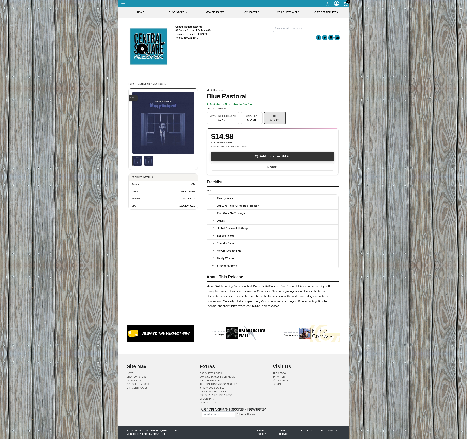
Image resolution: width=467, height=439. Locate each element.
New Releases (214, 12)
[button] (178, 12)
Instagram (281, 380)
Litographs (207, 399)
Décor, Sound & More (213, 391)
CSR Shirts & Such (289, 12)
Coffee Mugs (208, 402)
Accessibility (329, 430)
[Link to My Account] (336, 4)
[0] (345, 4)
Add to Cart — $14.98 (275, 156)
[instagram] (331, 38)
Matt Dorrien (144, 84)
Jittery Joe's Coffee (212, 388)
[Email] (337, 38)
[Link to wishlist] (327, 4)
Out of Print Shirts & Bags (216, 395)
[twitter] (325, 38)
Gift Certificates (326, 12)
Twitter (280, 377)
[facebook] (318, 38)
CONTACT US (252, 12)
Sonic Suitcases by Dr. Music (217, 377)
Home (131, 84)
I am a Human (247, 414)
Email (278, 384)
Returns (306, 430)
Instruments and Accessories (218, 384)
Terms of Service (284, 432)
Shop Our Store (136, 377)
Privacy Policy (262, 432)
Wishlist (274, 167)
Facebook (281, 373)
